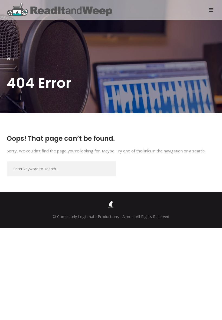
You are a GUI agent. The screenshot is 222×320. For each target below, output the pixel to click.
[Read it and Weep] (61, 9)
